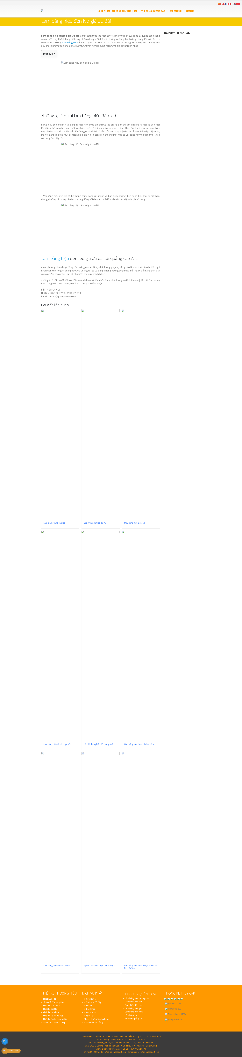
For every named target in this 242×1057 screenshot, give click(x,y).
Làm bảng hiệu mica (134, 1011)
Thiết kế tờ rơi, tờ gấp (53, 1015)
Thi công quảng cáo (153, 11)
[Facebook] (42, 3)
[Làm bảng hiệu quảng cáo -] (56, 10)
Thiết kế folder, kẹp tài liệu (55, 1019)
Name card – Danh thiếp (54, 1022)
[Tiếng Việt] (238, 3)
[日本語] (231, 3)
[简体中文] (220, 3)
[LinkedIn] (49, 3)
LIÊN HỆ (190, 11)
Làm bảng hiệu (70, 42)
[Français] (227, 3)
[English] (223, 3)
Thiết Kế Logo (49, 998)
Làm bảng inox (132, 1015)
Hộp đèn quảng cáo (134, 1018)
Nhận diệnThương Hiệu (54, 1002)
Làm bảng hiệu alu (133, 1001)
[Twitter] (45, 3)
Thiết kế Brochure (51, 1012)
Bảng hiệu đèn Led (133, 1005)
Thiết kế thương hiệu (124, 11)
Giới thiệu (104, 11)
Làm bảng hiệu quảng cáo (137, 998)
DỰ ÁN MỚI (176, 11)
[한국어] (234, 3)
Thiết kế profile (50, 1009)
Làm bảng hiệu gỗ (133, 1008)
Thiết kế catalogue (51, 1005)
